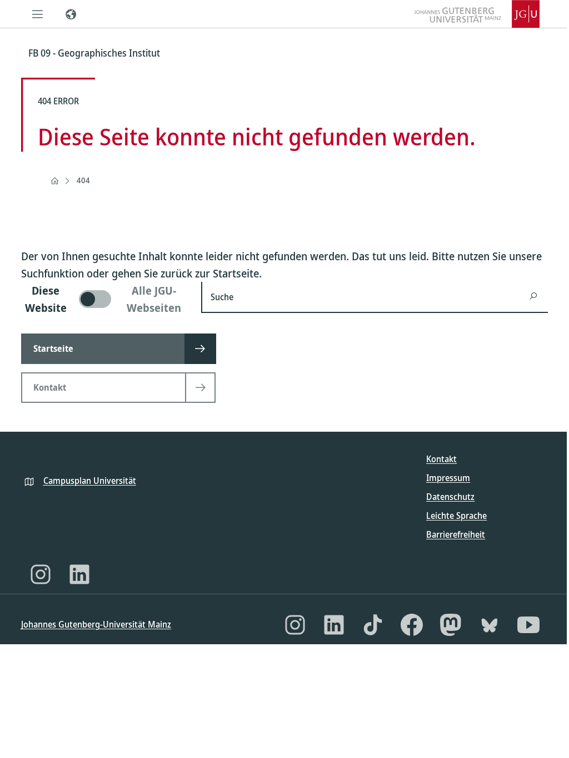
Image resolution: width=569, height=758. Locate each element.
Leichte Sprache (456, 515)
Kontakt (441, 459)
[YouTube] (528, 625)
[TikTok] (373, 625)
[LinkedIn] (79, 574)
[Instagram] (40, 574)
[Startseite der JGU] (477, 14)
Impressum (448, 478)
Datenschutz (450, 497)
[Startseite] (54, 181)
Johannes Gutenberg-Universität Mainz (96, 624)
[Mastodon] (451, 625)
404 (83, 180)
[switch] (104, 299)
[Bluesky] (489, 625)
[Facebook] (412, 625)
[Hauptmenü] (37, 14)
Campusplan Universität (89, 480)
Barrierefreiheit (455, 534)
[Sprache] (71, 14)
